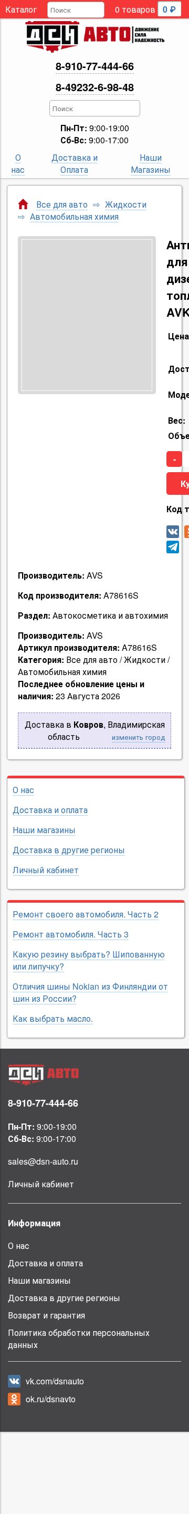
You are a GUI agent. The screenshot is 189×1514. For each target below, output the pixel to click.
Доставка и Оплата (74, 163)
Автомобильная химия (74, 216)
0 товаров (145, 9)
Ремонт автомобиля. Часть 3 (71, 934)
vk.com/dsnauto (55, 1381)
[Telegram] (172, 547)
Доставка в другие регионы (69, 850)
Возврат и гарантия (46, 1315)
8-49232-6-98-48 (95, 86)
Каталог (21, 9)
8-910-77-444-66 (95, 65)
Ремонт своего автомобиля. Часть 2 (86, 914)
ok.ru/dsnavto (51, 1399)
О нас (18, 163)
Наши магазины (44, 830)
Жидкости (125, 204)
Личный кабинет (46, 870)
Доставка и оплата (50, 810)
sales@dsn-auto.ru (43, 1161)
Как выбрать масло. (53, 1018)
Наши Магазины (151, 163)
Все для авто (62, 204)
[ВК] (172, 531)
